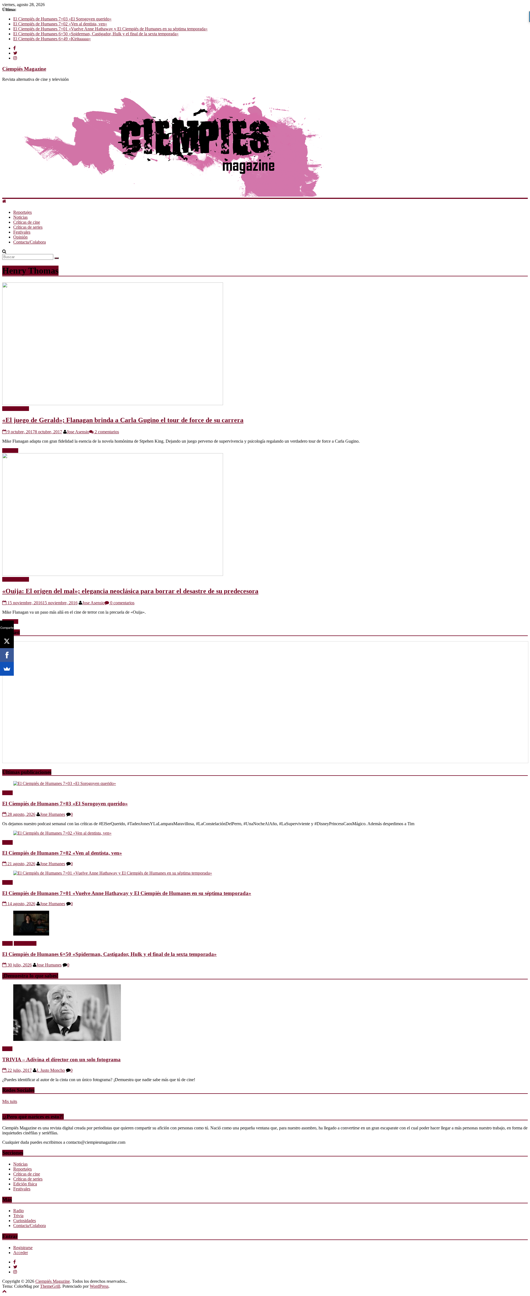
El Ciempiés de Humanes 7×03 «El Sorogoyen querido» (62, 19)
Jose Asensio (78, 431)
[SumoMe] (7, 669)
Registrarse (23, 1247)
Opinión (20, 237)
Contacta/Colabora (29, 242)
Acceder (20, 1252)
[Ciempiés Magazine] (195, 195)
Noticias (20, 217)
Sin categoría (25, 943)
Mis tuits (9, 1101)
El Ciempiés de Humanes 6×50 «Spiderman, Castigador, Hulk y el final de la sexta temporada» (96, 33)
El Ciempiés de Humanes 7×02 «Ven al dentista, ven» (60, 24)
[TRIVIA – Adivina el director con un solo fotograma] (67, 1039)
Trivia (7, 1048)
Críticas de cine (26, 222)
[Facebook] (7, 655)
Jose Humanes (52, 814)
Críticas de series (28, 227)
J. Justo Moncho (50, 1070)
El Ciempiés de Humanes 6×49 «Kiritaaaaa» (52, 38)
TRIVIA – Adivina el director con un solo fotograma (61, 1059)
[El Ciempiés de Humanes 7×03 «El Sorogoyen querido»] (64, 783)
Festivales (21, 232)
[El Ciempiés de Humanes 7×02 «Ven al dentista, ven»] (62, 833)
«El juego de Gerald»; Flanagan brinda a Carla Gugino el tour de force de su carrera (122, 420)
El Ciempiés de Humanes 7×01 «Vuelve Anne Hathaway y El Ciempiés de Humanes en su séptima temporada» (110, 28)
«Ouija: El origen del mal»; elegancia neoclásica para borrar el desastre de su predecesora (130, 591)
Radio (7, 792)
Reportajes (22, 212)
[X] (7, 641)
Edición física (25, 1184)
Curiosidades (24, 1220)
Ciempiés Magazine (24, 69)
